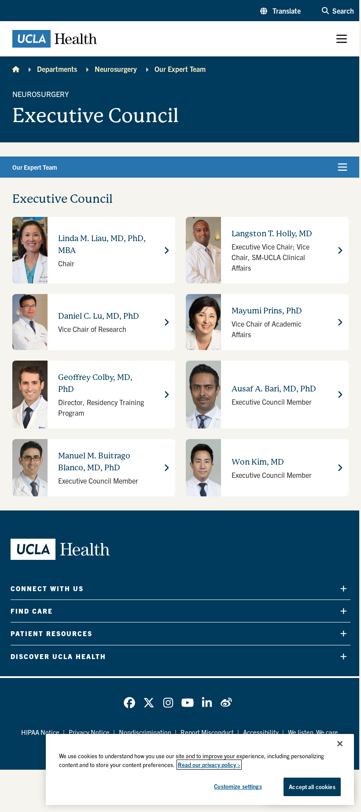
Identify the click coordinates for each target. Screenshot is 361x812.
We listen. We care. (314, 732)
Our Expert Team (180, 68)
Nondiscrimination (145, 732)
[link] (129, 703)
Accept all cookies (312, 786)
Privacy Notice (89, 732)
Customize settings (238, 786)
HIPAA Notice (40, 732)
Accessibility (261, 732)
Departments (57, 68)
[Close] (340, 743)
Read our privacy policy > (209, 764)
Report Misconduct (207, 732)
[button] (280, 10)
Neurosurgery (116, 68)
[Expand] (343, 588)
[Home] (15, 68)
